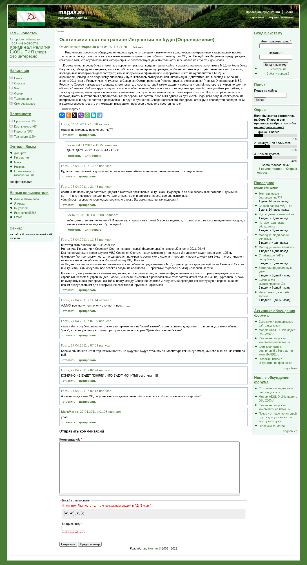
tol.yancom (21, 208)
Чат (16, 88)
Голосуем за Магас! (272, 426)
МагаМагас (69, 411)
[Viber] (81, 115)
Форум (18, 93)
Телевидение (23, 98)
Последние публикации (263, 12)
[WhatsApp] (87, 115)
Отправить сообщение (280, 17)
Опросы (19, 83)
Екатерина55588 (25, 212)
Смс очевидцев (24, 103)
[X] (74, 115)
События (22, 51)
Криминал (21, 47)
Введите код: (72, 523)
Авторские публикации (25, 39)
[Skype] (93, 115)
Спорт (40, 52)
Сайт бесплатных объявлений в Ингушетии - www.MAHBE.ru (277, 350)
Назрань (19, 166)
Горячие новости (24, 43)
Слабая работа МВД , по (275, 205)
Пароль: (276, 53)
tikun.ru (153, 548)
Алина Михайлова (26, 199)
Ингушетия (21, 157)
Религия (41, 47)
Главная (60, 31)
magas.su (71, 12)
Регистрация (277, 69)
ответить (68, 135)
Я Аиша (19, 203)
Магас (18, 162)
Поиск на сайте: (265, 90)
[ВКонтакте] (62, 115)
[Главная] (31, 16)
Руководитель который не (276, 214)
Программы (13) (25, 121)
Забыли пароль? (278, 73)
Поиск (18, 78)
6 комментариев (270, 168)
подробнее (290, 368)
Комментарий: (70, 439)
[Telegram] (99, 115)
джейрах (20, 153)
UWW (18, 217)
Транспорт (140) (25, 136)
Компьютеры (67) (25, 126)
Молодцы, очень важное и (276, 247)
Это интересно (23, 56)
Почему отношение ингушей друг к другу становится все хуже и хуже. (278, 417)
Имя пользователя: (276, 41)
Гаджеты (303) (23, 131)
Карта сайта (257, 17)
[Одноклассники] (68, 115)
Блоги (289, 12)
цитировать (87, 135)
